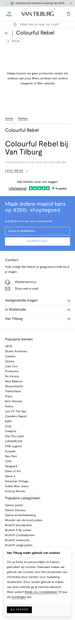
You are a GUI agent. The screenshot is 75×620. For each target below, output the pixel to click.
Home (9, 118)
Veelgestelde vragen (21, 300)
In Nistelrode (15, 309)
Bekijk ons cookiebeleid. (41, 592)
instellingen (18, 597)
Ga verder (19, 610)
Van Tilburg (13, 318)
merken (23, 118)
